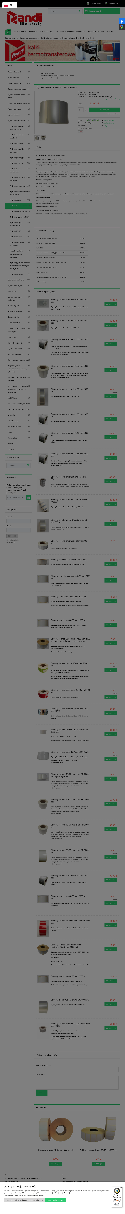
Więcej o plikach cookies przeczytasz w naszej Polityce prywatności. (24, 1195)
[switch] (117, 1204)
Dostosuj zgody (37, 1200)
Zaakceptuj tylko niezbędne (16, 1200)
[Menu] (121, 1188)
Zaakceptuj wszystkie (55, 1200)
